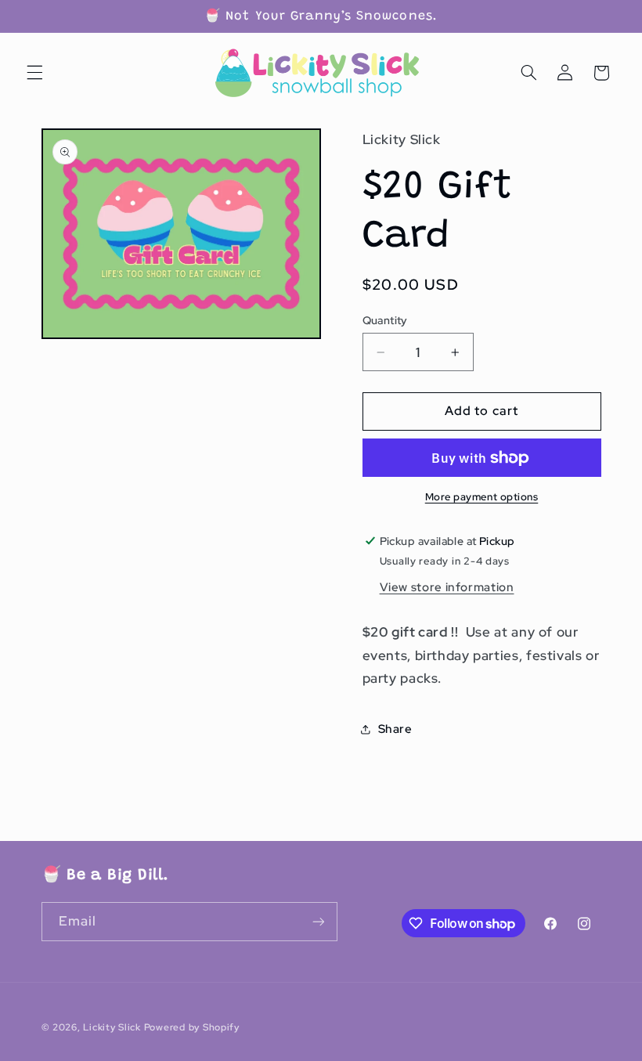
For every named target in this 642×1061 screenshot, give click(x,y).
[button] (34, 73)
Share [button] (395, 728)
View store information (447, 586)
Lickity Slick (113, 1027)
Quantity (385, 320)
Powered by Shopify (192, 1027)
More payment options (482, 496)
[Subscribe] (318, 921)
